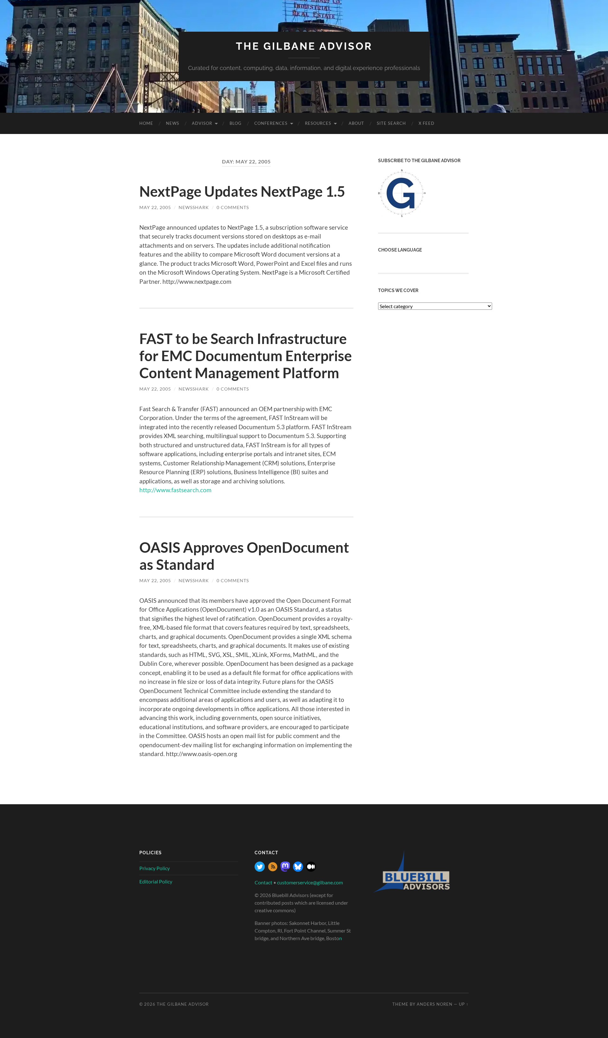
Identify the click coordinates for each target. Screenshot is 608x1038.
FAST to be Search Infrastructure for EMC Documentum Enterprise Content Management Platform (245, 355)
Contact (263, 882)
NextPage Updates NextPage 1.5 (242, 191)
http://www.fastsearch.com (175, 490)
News (172, 123)
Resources (318, 123)
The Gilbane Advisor (304, 46)
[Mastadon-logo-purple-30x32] (285, 870)
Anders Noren (435, 1004)
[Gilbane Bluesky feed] (298, 870)
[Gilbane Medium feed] (311, 870)
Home (146, 123)
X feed (426, 123)
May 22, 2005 (155, 207)
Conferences (271, 123)
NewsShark (194, 207)
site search (391, 123)
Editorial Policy (155, 881)
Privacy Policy (154, 868)
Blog (236, 123)
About (356, 123)
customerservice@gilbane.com (310, 882)
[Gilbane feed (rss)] (273, 870)
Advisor (202, 123)
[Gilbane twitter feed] (260, 870)
